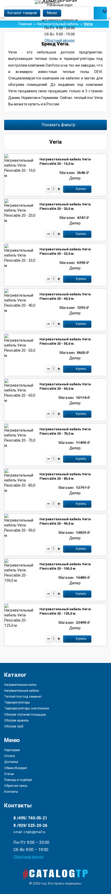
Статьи (9, 774)
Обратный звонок (59, 40)
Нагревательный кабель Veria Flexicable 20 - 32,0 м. (65, 251)
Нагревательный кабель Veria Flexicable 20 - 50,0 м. (65, 341)
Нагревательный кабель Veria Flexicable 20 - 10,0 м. (65, 161)
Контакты (11, 791)
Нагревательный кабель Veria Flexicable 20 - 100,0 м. (65, 566)
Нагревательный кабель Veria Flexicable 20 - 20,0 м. (65, 206)
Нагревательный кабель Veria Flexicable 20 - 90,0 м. (65, 521)
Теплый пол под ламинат (23, 696)
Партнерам (12, 750)
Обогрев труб (13, 726)
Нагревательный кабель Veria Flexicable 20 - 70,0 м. (65, 431)
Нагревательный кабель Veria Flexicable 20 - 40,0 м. (65, 296)
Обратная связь (15, 786)
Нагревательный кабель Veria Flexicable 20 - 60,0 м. (65, 386)
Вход (104, 4)
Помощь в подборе (18, 780)
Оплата (9, 756)
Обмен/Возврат (15, 768)
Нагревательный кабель (21, 690)
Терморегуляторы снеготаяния (26, 708)
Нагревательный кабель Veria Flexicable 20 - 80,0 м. (65, 476)
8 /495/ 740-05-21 (30, 818)
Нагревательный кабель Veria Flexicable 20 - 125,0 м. (65, 611)
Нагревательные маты (20, 685)
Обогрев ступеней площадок (25, 714)
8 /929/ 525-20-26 (30, 825)
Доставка (11, 762)
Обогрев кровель (16, 720)
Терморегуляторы (17, 702)
